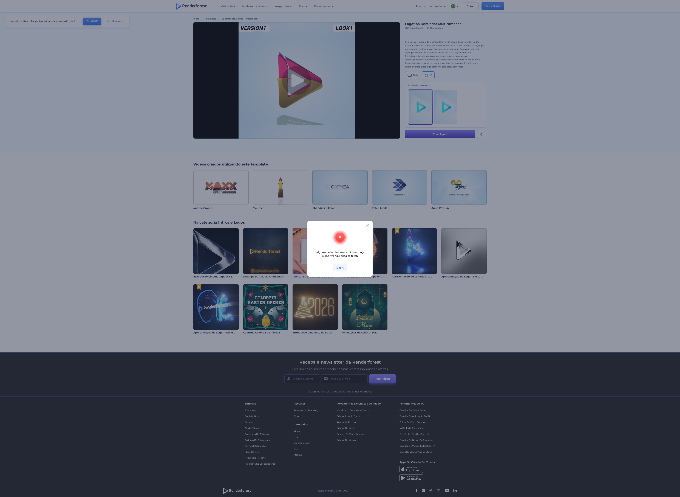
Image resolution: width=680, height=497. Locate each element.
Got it (340, 267)
